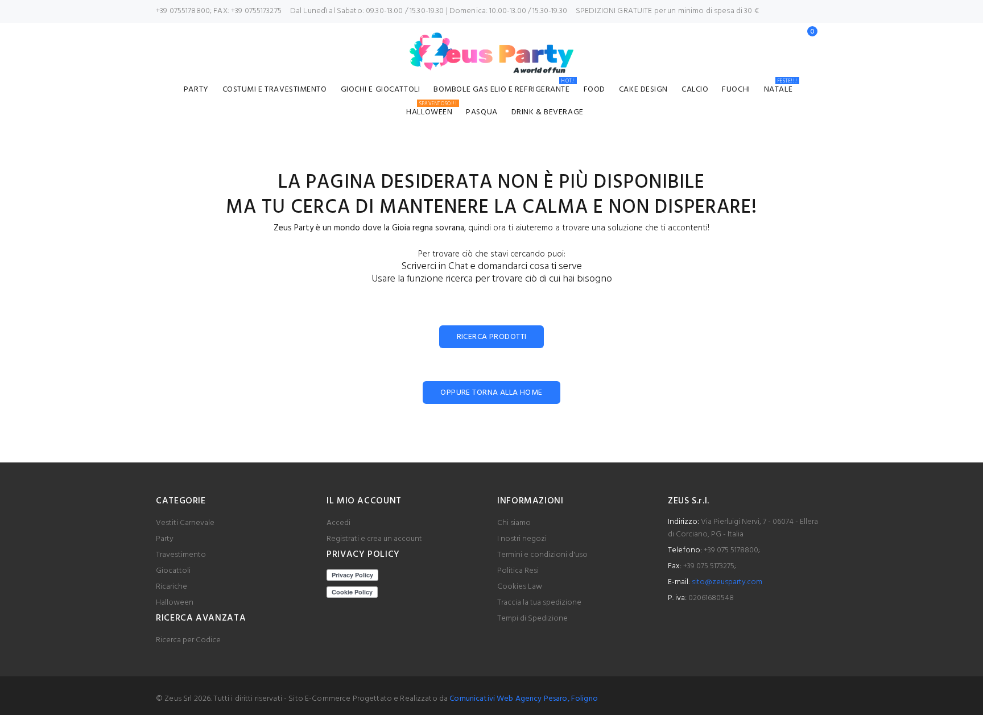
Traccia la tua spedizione (539, 602)
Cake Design (643, 89)
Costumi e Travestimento (274, 89)
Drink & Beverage (547, 112)
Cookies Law (519, 586)
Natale (780, 88)
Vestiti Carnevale (185, 523)
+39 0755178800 (183, 11)
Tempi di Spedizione (532, 618)
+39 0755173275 (256, 11)
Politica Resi (518, 570)
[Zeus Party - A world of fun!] (492, 53)
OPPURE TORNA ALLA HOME (491, 392)
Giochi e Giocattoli (380, 89)
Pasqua (481, 112)
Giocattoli (173, 570)
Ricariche (171, 586)
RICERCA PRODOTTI (492, 337)
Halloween (431, 110)
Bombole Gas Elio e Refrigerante (503, 88)
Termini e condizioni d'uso (542, 554)
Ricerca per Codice (188, 640)
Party (196, 89)
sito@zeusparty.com (727, 582)
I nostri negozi (522, 538)
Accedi (338, 523)
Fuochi (736, 89)
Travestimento (181, 554)
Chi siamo (514, 523)
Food (594, 89)
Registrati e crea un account (374, 538)
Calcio (695, 89)
